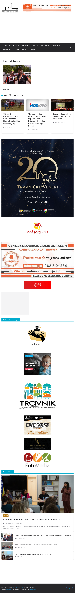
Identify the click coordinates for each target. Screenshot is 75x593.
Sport (17, 50)
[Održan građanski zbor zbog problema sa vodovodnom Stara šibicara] (7, 546)
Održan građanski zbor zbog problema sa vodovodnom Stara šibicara (36, 545)
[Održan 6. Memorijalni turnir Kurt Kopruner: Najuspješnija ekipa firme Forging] (12, 101)
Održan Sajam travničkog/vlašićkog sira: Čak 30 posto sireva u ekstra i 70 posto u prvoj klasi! (43, 535)
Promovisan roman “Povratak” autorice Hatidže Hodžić (31, 519)
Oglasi (24, 50)
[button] (9, 45)
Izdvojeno (6, 50)
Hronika (25, 45)
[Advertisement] (37, 29)
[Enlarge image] (71, 141)
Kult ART (44, 45)
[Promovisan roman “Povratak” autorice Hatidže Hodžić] (37, 494)
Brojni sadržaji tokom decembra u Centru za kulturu (62, 116)
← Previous (5, 89)
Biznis (15, 45)
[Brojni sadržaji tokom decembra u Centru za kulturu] (62, 101)
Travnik (5, 45)
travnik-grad (19, 523)
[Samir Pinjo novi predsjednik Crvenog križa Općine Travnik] (7, 555)
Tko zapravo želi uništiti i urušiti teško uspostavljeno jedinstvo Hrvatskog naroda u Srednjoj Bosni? (37, 120)
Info (34, 45)
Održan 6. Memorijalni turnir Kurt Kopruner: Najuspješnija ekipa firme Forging (11, 119)
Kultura (6, 515)
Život (33, 50)
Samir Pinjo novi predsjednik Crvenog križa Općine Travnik (33, 554)
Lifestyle (55, 45)
